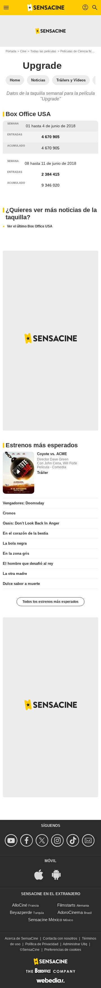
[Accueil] (45, 7)
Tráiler (42, 473)
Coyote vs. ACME (52, 454)
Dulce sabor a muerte (21, 584)
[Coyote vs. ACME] (18, 473)
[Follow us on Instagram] (58, 840)
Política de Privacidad (41, 944)
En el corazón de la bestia (25, 533)
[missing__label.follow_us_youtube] (12, 840)
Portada (11, 51)
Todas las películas (43, 51)
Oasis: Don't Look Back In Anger (31, 523)
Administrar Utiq (75, 944)
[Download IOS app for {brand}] (42, 874)
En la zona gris (16, 553)
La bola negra (15, 543)
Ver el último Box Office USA (29, 226)
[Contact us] (89, 840)
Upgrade (42, 65)
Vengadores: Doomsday (23, 503)
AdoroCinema (70, 912)
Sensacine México (45, 919)
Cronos (9, 513)
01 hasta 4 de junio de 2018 (50, 126)
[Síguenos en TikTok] (73, 840)
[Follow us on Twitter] (43, 840)
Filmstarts (66, 905)
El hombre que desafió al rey (28, 563)
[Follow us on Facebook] (27, 840)
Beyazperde (21, 912)
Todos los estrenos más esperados (50, 602)
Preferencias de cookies (62, 950)
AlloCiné (19, 905)
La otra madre (15, 573)
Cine (23, 51)
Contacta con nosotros (60, 938)
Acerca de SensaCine (21, 938)
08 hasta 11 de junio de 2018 (50, 163)
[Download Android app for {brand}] (59, 874)
